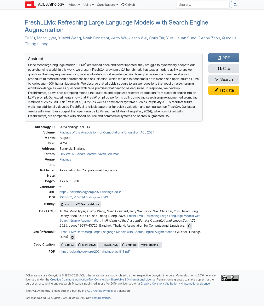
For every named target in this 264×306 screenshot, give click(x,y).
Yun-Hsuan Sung (181, 38)
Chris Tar (156, 38)
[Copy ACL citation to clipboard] (189, 226)
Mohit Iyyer (46, 38)
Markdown (89, 244)
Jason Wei (138, 38)
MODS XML (111, 244)
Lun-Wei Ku (68, 154)
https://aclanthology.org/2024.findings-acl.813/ (93, 192)
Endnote (131, 244)
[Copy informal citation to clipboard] (72, 237)
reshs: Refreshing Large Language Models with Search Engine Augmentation (116, 26)
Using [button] (87, 5)
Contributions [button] (106, 5)
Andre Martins (87, 154)
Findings (65, 159)
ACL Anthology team (100, 290)
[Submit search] (235, 4)
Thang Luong (37, 44)
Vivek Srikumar (108, 154)
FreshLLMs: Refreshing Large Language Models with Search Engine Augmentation (117, 232)
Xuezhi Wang (69, 38)
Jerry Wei (119, 38)
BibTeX (69, 244)
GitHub (130, 5)
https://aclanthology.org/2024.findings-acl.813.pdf (95, 251)
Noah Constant (96, 38)
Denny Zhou (209, 38)
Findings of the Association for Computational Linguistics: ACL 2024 (107, 132)
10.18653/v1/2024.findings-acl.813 (84, 197)
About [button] (73, 5)
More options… (150, 244)
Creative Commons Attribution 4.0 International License (175, 283)
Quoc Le (229, 38)
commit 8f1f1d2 (102, 297)
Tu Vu (30, 38)
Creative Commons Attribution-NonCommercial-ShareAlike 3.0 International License (103, 279)
